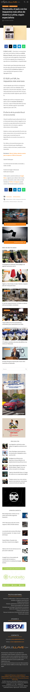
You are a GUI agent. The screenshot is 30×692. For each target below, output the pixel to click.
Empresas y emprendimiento (18, 675)
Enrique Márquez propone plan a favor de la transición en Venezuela (13, 362)
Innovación (17, 676)
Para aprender (14, 678)
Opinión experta (13, 6)
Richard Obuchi (14, 201)
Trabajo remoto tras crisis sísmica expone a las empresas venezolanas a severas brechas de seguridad (18, 481)
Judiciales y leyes (25, 676)
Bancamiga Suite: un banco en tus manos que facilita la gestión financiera (10, 515)
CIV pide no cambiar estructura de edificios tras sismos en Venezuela (14, 342)
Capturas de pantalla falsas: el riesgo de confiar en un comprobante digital (18, 473)
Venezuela (20, 201)
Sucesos (27, 678)
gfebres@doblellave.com (17, 639)
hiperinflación (10, 199)
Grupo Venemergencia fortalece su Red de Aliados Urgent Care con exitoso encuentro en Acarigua (18, 467)
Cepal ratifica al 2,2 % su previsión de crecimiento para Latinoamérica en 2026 (12, 323)
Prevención (21, 678)
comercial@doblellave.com (17, 641)
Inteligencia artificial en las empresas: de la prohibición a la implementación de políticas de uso (18, 460)
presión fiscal (6, 201)
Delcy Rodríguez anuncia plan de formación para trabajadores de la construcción (17, 453)
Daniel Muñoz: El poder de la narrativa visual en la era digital (10, 541)
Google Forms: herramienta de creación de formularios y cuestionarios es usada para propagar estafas (11, 560)
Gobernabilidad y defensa (7, 676)
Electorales (15, 679)
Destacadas (5, 6)
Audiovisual (7, 675)
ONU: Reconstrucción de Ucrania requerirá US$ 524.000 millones (10, 523)
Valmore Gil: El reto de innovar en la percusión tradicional (11, 549)
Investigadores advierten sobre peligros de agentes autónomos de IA (13, 265)
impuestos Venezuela (21, 199)
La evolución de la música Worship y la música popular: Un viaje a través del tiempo (11, 532)
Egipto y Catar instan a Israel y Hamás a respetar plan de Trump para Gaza (15, 284)
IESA (15, 199)
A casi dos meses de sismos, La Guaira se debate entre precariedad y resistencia (14, 304)
